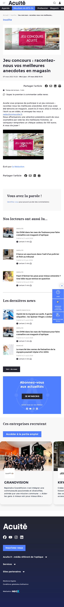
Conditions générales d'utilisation (15, 584)
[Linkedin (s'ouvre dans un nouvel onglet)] (37, 409)
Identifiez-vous (13, 202)
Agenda (6, 8)
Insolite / (14, 15)
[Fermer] (62, 286)
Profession (43, 8)
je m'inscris (32, 396)
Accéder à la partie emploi (22, 434)
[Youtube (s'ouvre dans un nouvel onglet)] (30, 409)
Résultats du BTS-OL (23, 8)
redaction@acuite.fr (12, 114)
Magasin (54, 8)
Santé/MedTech (23, 310)
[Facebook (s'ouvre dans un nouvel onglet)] (27, 409)
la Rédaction (18, 166)
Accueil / (6, 15)
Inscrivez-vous (14, 547)
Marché (19, 346)
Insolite (19, 229)
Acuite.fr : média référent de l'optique (23, 557)
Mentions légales (9, 581)
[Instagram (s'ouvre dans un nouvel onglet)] (34, 409)
